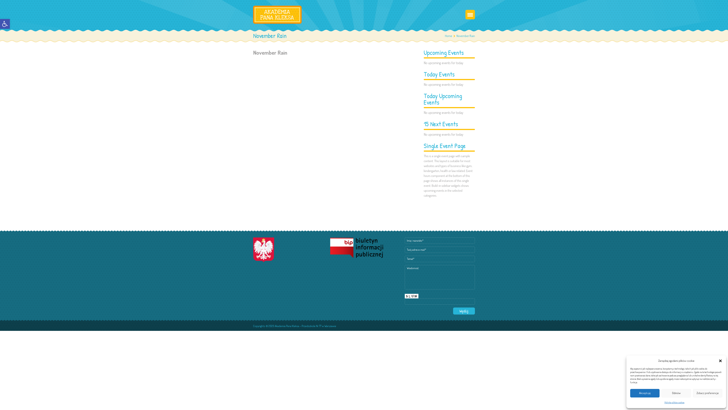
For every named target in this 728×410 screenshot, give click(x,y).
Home (448, 36)
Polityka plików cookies (674, 402)
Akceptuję (645, 393)
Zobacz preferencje (708, 393)
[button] (5, 24)
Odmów (676, 393)
